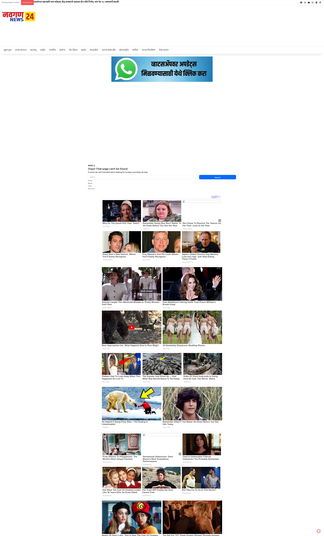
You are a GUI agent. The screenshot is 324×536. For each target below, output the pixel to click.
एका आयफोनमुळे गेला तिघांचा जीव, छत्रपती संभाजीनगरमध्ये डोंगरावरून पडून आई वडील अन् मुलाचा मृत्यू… (80, 2)
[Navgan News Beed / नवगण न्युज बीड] (19, 16)
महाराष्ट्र (33, 50)
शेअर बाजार (163, 50)
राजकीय (52, 50)
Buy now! (91, 188)
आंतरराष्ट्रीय (124, 50)
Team (90, 186)
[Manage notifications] (319, 531)
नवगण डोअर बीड (109, 50)
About (90, 183)
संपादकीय (94, 50)
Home (90, 180)
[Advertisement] (216, 26)
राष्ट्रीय (42, 50)
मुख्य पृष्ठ (8, 50)
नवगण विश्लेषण (148, 50)
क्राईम (83, 50)
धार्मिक (135, 50)
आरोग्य (62, 50)
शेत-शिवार (73, 50)
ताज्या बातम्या (21, 50)
